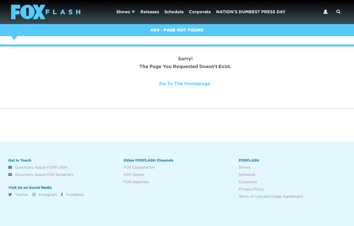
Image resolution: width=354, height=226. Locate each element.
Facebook (74, 194)
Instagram (47, 194)
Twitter (21, 194)
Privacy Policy (251, 189)
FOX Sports (134, 174)
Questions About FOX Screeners (44, 174)
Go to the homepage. (185, 83)
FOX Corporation (139, 167)
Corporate (200, 11)
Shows (123, 11)
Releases (149, 11)
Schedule (174, 11)
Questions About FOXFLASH (40, 167)
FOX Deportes (136, 182)
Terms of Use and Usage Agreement (271, 196)
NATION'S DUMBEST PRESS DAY (250, 11)
